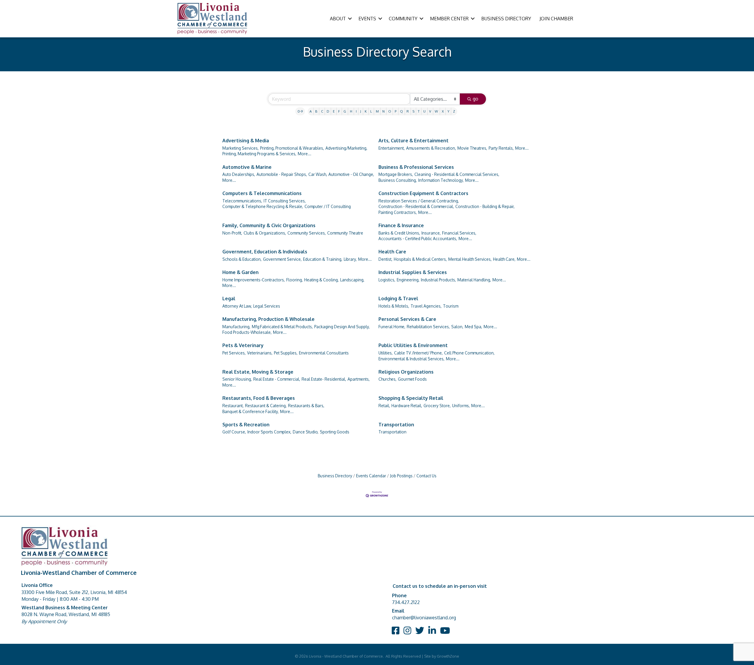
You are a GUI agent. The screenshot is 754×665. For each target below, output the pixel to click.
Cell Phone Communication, (469, 352)
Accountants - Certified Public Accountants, (417, 238)
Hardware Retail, (406, 405)
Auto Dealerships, (238, 174)
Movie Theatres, (472, 148)
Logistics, (386, 279)
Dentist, (385, 259)
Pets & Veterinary (243, 345)
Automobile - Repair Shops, (282, 174)
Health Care (392, 252)
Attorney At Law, (237, 305)
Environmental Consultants (324, 352)
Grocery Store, (437, 405)
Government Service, (282, 259)
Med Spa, (473, 326)
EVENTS (367, 19)
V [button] (430, 111)
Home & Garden (240, 272)
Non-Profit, (232, 232)
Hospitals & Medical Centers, (420, 259)
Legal (228, 298)
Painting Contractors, (397, 212)
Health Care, (504, 259)
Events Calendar (371, 475)
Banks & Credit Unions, (399, 232)
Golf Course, (234, 431)
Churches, (387, 379)
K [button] (366, 111)
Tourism (450, 305)
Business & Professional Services (416, 167)
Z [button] (454, 111)
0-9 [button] (300, 111)
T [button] (419, 111)
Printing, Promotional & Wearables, (292, 148)
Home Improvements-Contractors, (253, 279)
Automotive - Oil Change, (351, 174)
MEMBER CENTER (449, 19)
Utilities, (385, 352)
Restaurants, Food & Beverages (258, 398)
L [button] (371, 111)
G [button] (344, 111)
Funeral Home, (391, 326)
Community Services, (306, 232)
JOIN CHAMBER (556, 19)
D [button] (328, 111)
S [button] (413, 111)
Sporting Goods (334, 431)
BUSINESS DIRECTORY (506, 19)
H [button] (351, 111)
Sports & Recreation (245, 425)
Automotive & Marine (247, 167)
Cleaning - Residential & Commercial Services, (456, 174)
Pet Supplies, (285, 352)
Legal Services (266, 305)
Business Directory (335, 475)
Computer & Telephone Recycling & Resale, (262, 206)
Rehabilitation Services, (428, 326)
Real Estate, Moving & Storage (257, 372)
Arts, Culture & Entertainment (413, 140)
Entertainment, (391, 148)
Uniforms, (461, 405)
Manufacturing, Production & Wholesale (268, 319)
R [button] (407, 111)
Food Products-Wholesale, (247, 332)
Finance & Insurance (401, 225)
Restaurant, (233, 405)
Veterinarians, (259, 352)
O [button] (389, 111)
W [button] (436, 111)
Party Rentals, (501, 148)
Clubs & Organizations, (265, 232)
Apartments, (359, 379)
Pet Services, (234, 352)
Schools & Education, (242, 259)
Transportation (396, 425)
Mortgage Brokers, (395, 174)
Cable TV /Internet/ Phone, (418, 352)
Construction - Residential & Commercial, (416, 206)
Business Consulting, (397, 180)
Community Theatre (345, 232)
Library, (350, 259)
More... (304, 153)
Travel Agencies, (426, 305)
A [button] (311, 111)
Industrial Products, (438, 279)
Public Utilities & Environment (413, 345)
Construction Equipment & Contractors (423, 193)
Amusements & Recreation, (431, 148)
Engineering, (408, 279)
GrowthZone (448, 656)
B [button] (316, 111)
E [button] (334, 111)
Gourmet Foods (412, 379)
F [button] (339, 111)
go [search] (475, 99)
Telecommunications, (242, 200)
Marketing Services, (240, 148)
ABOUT (338, 19)
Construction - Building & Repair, (485, 206)
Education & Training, (322, 259)
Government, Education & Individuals (264, 252)
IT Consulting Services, (285, 200)
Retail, (384, 405)
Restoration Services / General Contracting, (418, 200)
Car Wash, (317, 174)
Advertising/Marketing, (346, 148)
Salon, (457, 326)
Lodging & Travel (398, 298)
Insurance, (431, 232)
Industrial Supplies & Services (412, 272)
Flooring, (294, 279)
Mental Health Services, (470, 259)
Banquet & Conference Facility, (250, 411)
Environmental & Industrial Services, (411, 358)
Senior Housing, (237, 379)
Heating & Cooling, (321, 279)
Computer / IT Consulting (328, 206)
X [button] (443, 111)
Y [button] (448, 111)
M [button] (377, 111)
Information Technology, (441, 180)
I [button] (356, 111)
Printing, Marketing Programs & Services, (259, 153)
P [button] (395, 111)
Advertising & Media (245, 140)
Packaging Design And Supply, (342, 326)
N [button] (383, 111)
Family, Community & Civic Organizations (268, 225)
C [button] (322, 111)
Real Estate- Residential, (324, 379)
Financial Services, (459, 232)
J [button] (360, 111)
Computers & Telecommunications (262, 193)
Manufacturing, (236, 326)
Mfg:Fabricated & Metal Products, (282, 326)
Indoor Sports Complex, (269, 431)
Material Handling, (474, 279)
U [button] (424, 111)
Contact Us (426, 475)
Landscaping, (352, 279)
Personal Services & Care (407, 319)
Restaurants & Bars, (306, 405)
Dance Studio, (305, 431)
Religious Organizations (406, 372)
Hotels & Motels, (393, 305)
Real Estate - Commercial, (276, 379)
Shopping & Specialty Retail (410, 398)
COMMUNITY (403, 19)
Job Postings (401, 475)
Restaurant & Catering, (266, 405)
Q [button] (401, 111)
